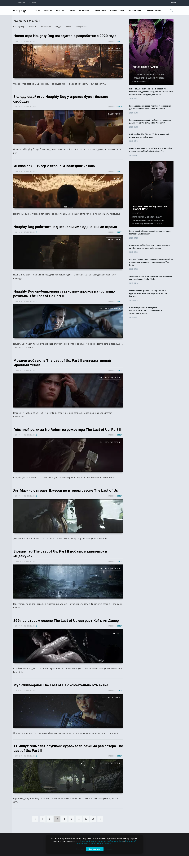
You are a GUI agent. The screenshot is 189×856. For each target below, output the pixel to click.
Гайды (72, 10)
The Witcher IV (99, 10)
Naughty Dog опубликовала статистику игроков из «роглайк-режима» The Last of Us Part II (68, 321)
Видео (68, 27)
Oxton (119, 41)
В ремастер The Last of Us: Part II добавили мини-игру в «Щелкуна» (68, 581)
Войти (173, 3)
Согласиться (95, 849)
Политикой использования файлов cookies (101, 841)
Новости (48, 10)
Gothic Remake (134, 10)
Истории (60, 10)
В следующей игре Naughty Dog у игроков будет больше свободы (68, 127)
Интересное (46, 27)
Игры (37, 10)
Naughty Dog (26, 21)
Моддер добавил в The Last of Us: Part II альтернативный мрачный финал (68, 390)
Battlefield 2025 (117, 10)
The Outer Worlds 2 (153, 10)
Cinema (116, 179)
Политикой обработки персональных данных (106, 842)
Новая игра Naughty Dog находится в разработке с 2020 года (64, 36)
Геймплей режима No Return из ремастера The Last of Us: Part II (67, 430)
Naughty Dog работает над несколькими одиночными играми (65, 227)
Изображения (82, 27)
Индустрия (84, 10)
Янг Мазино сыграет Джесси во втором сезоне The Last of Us (65, 490)
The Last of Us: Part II (110, 309)
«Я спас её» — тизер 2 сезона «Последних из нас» (54, 166)
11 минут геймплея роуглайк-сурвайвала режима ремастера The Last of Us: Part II (68, 776)
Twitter (33, 3)
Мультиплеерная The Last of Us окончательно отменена (60, 685)
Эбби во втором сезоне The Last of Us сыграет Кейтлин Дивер (66, 621)
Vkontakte (21, 3)
